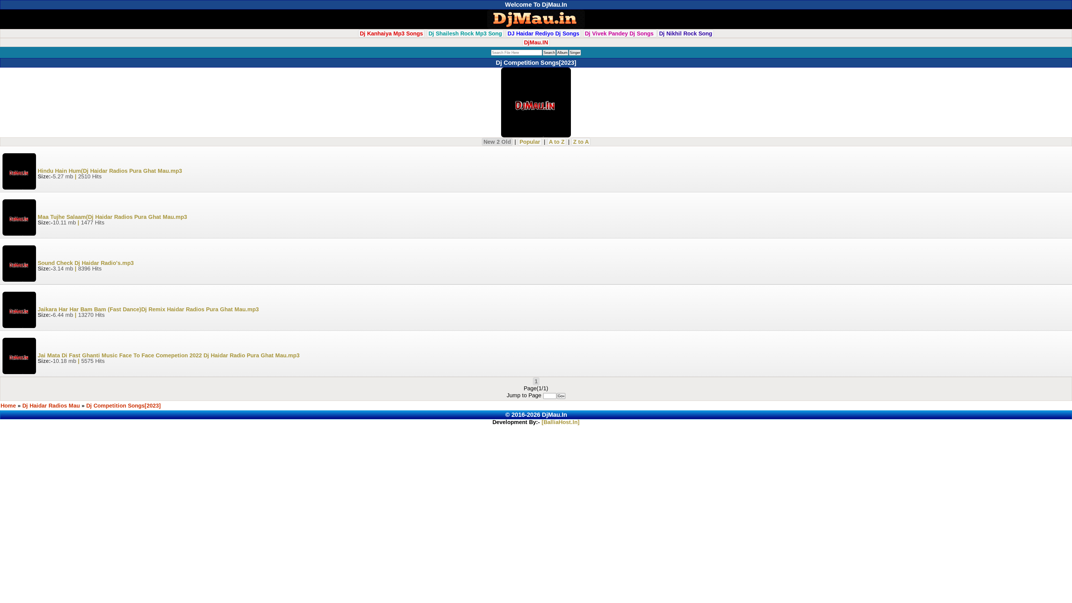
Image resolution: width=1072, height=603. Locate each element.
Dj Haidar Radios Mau (51, 406)
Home (8, 406)
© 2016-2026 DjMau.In (536, 414)
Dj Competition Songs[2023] (123, 406)
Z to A (581, 142)
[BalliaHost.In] (560, 422)
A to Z (556, 142)
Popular (530, 142)
